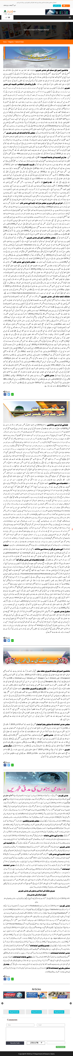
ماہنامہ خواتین (57, 5)
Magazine (11, 42)
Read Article (14, 1012)
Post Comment (60, 1047)
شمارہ (6, 17)
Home (5, 42)
